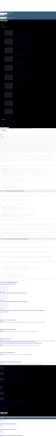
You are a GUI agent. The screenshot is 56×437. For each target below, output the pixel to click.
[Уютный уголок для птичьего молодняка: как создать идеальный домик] (9, 61)
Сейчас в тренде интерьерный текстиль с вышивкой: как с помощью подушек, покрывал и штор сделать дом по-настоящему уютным (22, 310)
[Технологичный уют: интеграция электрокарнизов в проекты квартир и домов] (4, 290)
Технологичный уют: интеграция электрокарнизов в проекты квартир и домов (13, 292)
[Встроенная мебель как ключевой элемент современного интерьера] (2, 433)
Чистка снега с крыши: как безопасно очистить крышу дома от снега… (16, 55)
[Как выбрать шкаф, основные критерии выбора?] (2, 422)
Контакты (3, 417)
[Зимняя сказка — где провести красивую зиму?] (3, 318)
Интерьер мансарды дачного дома (5, 338)
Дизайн (4, 28)
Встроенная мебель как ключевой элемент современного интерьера (11, 435)
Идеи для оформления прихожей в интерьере (11, 282)
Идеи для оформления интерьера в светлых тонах (8, 429)
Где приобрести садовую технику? (10, 90)
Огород (4, 117)
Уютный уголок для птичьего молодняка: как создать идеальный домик (17, 63)
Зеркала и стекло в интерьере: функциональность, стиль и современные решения (13, 301)
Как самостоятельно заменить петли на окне (7, 352)
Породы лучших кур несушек (9, 116)
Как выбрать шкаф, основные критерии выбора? (8, 423)
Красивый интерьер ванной (4, 395)
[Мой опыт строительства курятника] (9, 105)
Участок (4, 29)
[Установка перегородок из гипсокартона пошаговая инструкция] (3, 360)
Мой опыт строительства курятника (11, 107)
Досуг (4, 126)
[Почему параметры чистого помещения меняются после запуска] (2, 380)
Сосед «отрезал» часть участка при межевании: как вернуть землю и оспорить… (18, 46)
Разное (2, 124)
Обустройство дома (4, 26)
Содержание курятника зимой (10, 99)
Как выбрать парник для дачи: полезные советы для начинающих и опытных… (18, 72)
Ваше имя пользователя (10, 13)
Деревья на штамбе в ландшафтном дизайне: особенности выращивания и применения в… (20, 37)
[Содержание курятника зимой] (8, 97)
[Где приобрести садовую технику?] (9, 88)
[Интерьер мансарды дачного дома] (3, 337)
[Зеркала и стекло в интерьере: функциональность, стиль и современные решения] (4, 299)
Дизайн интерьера (9, 128)
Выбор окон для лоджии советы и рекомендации (8, 329)
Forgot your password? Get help (4, 15)
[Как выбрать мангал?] (1, 388)
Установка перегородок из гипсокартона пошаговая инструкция (10, 361)
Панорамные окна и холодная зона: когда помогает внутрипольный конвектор (13, 370)
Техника (6, 80)
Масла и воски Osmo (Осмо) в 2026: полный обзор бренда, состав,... (11, 376)
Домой (1, 128)
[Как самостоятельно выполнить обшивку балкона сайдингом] (2, 399)
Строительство (3, 119)
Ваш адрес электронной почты (11, 17)
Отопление (4, 121)
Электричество (5, 122)
